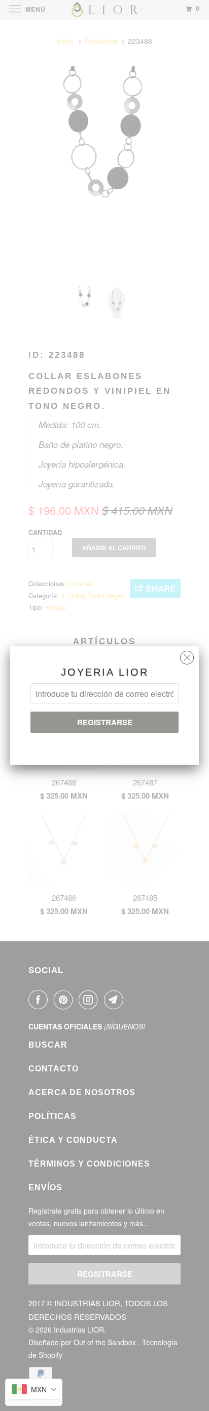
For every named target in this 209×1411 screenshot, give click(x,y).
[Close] (187, 655)
